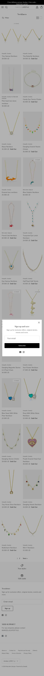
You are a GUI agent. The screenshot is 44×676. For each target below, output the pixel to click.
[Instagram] (23, 352)
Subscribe (22, 345)
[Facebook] (20, 352)
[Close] (38, 322)
